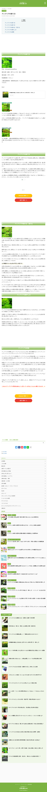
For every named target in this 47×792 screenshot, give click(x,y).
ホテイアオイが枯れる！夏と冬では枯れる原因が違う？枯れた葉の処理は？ (26, 723)
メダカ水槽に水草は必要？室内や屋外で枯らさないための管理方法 (22, 517)
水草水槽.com (23, 3)
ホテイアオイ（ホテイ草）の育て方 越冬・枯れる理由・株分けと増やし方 (26, 748)
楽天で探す (23, 200)
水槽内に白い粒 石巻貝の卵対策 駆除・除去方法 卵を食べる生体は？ (24, 740)
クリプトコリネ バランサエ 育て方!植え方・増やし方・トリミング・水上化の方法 (26, 590)
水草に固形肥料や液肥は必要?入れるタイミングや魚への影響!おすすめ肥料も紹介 (26, 565)
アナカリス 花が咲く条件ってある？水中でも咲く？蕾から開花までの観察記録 (25, 541)
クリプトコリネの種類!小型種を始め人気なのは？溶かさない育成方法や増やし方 (26, 582)
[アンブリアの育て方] (25, 447)
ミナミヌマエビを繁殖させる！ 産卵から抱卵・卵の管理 (22, 617)
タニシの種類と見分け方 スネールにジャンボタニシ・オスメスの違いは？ (26, 715)
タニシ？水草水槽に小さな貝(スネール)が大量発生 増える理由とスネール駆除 (27, 650)
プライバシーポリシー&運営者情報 (26, 784)
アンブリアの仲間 (9, 32)
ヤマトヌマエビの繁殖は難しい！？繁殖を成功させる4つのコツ (23, 634)
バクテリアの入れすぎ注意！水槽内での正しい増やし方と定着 (23, 666)
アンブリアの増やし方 (10, 29)
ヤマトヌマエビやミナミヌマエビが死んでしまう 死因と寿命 (23, 683)
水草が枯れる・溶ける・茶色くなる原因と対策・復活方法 (22, 626)
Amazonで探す (23, 195)
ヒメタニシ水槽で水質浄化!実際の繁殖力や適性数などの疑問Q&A (22, 533)
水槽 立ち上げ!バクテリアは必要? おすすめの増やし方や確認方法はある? (24, 549)
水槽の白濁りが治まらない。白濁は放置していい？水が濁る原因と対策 (25, 658)
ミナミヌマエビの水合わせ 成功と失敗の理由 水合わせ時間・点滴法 (24, 731)
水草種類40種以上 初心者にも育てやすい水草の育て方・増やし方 (24, 642)
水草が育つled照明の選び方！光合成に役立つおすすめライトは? (22, 574)
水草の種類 (5, 451)
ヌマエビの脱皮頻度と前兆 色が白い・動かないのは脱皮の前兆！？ (25, 756)
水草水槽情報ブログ (23, 786)
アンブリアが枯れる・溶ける (12, 27)
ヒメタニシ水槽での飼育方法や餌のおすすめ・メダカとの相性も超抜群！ (24, 525)
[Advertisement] (23, 43)
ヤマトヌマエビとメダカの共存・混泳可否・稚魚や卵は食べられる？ (25, 699)
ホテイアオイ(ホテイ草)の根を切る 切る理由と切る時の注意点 (23, 707)
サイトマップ (17, 784)
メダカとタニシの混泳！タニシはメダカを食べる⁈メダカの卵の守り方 (25, 674)
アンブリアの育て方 (10, 22)
